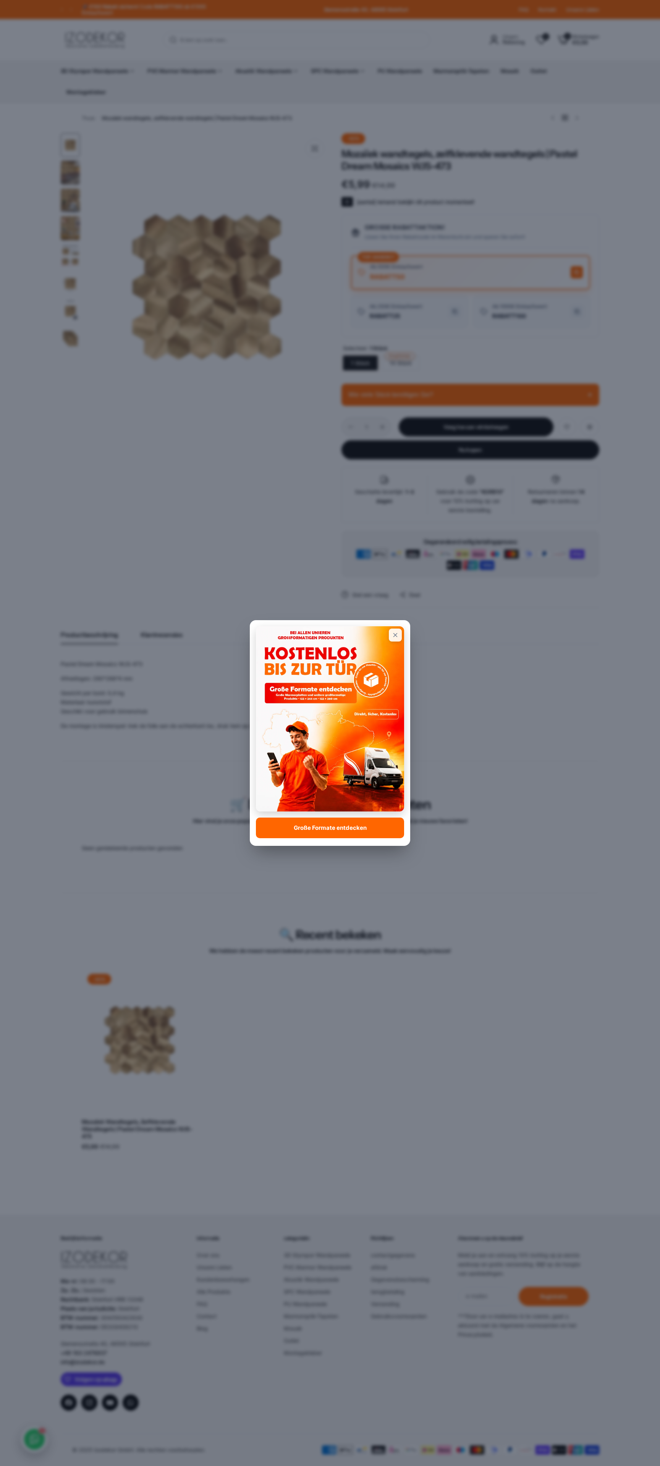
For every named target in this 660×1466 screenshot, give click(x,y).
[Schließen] (395, 635)
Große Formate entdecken (330, 827)
